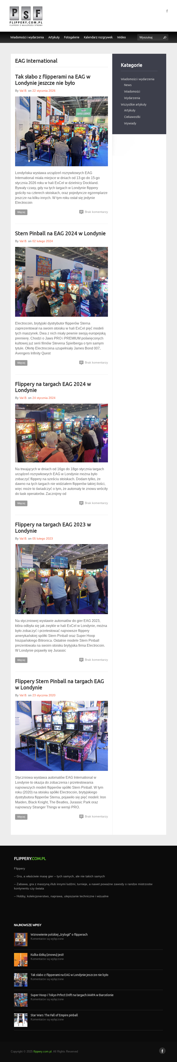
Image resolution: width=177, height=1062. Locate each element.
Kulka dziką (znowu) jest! (47, 954)
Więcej (21, 212)
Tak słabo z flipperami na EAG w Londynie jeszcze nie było (52, 80)
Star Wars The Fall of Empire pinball (54, 1015)
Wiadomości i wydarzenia (137, 79)
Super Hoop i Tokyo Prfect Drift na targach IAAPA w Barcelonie (72, 995)
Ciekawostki (132, 117)
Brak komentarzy (96, 212)
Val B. (23, 90)
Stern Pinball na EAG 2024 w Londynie (60, 233)
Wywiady (130, 123)
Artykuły (129, 110)
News (128, 85)
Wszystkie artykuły (133, 104)
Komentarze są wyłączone (47, 938)
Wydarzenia (132, 98)
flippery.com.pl (42, 1051)
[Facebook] (167, 11)
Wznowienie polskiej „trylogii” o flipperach (59, 934)
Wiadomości (132, 91)
